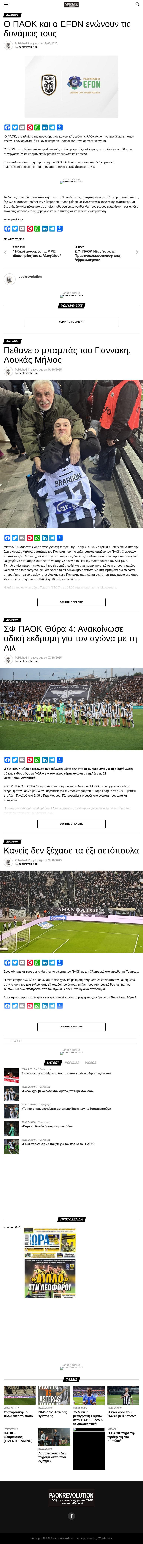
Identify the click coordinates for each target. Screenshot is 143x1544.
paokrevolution (28, 47)
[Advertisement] (71, 1185)
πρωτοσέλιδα (13, 1227)
